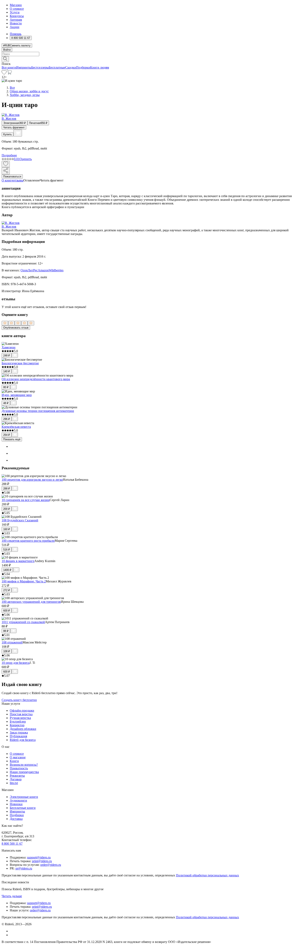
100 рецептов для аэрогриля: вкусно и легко (32, 479)
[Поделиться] (6, 170)
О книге (7, 180)
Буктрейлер (18, 721)
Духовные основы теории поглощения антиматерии (38, 411)
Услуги (15, 12)
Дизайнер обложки (23, 729)
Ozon (24, 270)
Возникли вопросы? (24, 764)
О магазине (18, 757)
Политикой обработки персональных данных (207, 875)
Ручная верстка (20, 718)
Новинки (16, 804)
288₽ (6, 488)
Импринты (23, 67)
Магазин (16, 5)
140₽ (6, 371)
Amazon (43, 270)
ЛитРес (33, 270)
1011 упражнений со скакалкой (23, 622)
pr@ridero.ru (23, 868)
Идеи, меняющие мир (17, 395)
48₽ (6, 403)
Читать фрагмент (14, 127)
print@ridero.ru (42, 861)
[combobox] (149, 54)
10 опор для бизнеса (15, 662)
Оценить (26, 159)
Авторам (16, 19)
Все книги (9, 67)
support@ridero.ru (39, 857)
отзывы (18, 180)
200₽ (6, 508)
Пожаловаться (12, 176)
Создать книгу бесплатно (19, 700)
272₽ (6, 590)
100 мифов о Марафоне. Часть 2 (24, 581)
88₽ (6, 630)
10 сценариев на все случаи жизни (26, 500)
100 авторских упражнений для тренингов (31, 601)
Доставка (16, 818)
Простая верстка (21, 714)
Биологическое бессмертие (20, 363)
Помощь (15, 34)
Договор (16, 779)
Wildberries (56, 270)
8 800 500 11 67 (12, 843)
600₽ (6, 610)
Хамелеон (8, 347)
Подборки (83, 67)
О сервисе (17, 8)
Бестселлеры (40, 67)
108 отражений (12, 642)
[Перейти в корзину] (9, 73)
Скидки (70, 67)
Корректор (17, 725)
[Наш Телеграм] (11, 935)
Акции (14, 27)
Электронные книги (24, 796)
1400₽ (7, 569)
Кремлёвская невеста (16, 426)
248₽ (6, 355)
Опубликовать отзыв (15, 327)
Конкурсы (17, 16)
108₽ (6, 651)
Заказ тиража (19, 732)
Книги (14, 761)
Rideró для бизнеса (23, 740)
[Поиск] (5, 59)
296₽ (6, 419)
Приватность (19, 768)
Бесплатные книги (23, 807)
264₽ (6, 434)
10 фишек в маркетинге (18, 561)
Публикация (18, 736)
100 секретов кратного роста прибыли (28, 540)
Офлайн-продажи (22, 710)
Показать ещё (11, 439)
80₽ (6, 387)
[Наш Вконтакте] (12, 931)
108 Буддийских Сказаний (20, 520)
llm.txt (14, 783)
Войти (7, 49)
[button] (149, 59)
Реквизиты (17, 775)
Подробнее (9, 155)
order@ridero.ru (50, 864)
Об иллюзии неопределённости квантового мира (36, 379)
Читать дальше (12, 896)
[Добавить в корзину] (17, 133)
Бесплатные (57, 67)
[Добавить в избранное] (6, 164)
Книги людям (99, 67)
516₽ (6, 549)
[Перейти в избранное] (4, 73)
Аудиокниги (18, 800)
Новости (16, 23)
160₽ (6, 529)
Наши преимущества (24, 772)
